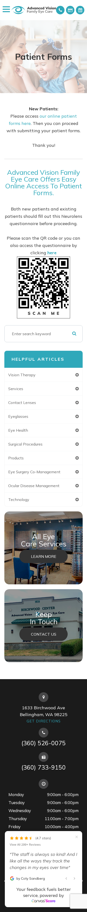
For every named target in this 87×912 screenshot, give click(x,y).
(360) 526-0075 (43, 743)
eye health (18, 430)
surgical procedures (25, 444)
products (16, 458)
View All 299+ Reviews (25, 838)
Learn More (43, 556)
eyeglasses (18, 416)
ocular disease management (33, 485)
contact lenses (22, 402)
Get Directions (44, 721)
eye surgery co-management (34, 471)
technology (18, 499)
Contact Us (43, 634)
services (15, 388)
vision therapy (22, 374)
